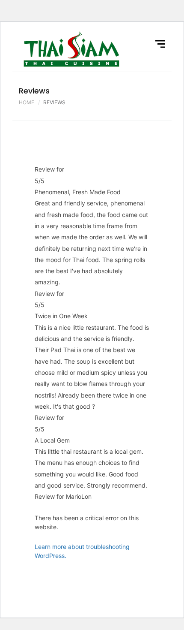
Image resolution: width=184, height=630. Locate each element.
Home (26, 102)
